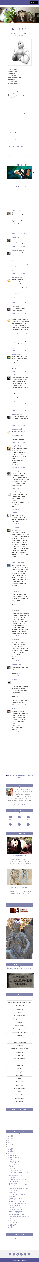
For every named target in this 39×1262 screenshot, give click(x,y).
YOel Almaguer (19, 1101)
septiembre (13, 1161)
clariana (14, 528)
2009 (9, 1226)
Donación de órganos (15, 1211)
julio (11, 1165)
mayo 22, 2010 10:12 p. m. (19, 233)
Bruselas (20, 1039)
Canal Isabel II (19, 1052)
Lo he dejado (19, 1072)
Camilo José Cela (19, 1045)
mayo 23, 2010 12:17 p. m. (19, 442)
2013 (9, 1148)
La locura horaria (14, 1190)
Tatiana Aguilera (17, 563)
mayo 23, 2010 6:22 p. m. (19, 676)
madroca (14, 708)
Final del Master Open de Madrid (19, 1189)
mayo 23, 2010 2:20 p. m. (19, 588)
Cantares (14, 210)
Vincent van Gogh (19, 1095)
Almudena (15, 664)
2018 (9, 1139)
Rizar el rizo (15, 414)
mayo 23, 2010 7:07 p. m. (19, 705)
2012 (9, 1150)
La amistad (12, 1177)
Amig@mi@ (15, 446)
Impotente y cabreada (15, 1209)
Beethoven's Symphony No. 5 (19, 1029)
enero (11, 1224)
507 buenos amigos (15, 1181)
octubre (12, 1159)
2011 (9, 1152)
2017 (9, 1140)
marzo (12, 1220)
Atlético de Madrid (19, 1006)
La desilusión (13, 1183)
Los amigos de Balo (15, 1205)
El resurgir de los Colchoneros (18, 1194)
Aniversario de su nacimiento (18, 1203)
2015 (9, 1144)
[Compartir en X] (9, 146)
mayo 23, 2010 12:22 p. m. (19, 467)
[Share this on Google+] (13, 146)
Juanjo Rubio (16, 429)
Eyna (13, 513)
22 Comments (19, 36)
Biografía (19, 1035)
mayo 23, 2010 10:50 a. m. (19, 425)
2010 (9, 1153)
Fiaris (13, 306)
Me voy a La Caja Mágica (16, 1202)
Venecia (19, 1092)
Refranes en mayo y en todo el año (19, 1216)
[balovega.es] (19, 913)
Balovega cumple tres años (19, 1019)
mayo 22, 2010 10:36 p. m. (19, 246)
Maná (19, 1078)
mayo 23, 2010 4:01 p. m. (19, 607)
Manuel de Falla (19, 1075)
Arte (19, 999)
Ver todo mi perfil (19, 804)
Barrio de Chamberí (19, 1025)
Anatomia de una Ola (15, 1175)
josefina (14, 237)
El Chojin (9, 156)
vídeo (30, 156)
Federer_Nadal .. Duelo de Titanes (19, 1185)
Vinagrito (12, 1192)
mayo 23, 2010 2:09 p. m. (19, 559)
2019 (9, 1137)
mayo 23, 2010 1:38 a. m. (19, 313)
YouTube (19, 157)
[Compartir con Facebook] (25, 146)
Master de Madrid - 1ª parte (17, 1200)
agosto (12, 1163)
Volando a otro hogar (15, 1213)
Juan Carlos (15, 492)
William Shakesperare (19, 1098)
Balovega (20, 1012)
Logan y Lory (16, 250)
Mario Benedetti (19, 1082)
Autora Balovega (19, 1009)
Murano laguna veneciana (19, 1088)
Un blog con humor (15, 1170)
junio (11, 1166)
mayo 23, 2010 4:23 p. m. (19, 636)
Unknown (15, 277)
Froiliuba (14, 375)
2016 (9, 1142)
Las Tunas (19, 1068)
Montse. (14, 471)
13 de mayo (12, 1196)
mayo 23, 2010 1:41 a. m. (19, 350)
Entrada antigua (26, 776)
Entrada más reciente (14, 776)
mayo (11, 1168)
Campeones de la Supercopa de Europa (19, 1049)
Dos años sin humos (19, 1062)
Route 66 (14, 679)
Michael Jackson (19, 1085)
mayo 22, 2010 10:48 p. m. (19, 273)
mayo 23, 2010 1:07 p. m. (19, 488)
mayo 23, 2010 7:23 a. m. (19, 371)
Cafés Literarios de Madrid (19, 1042)
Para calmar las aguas (15, 1207)
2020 (9, 1135)
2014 (9, 1146)
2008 (9, 1228)
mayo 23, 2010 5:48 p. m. (19, 661)
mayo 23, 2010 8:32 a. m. (19, 410)
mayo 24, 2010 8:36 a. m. (19, 732)
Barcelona (19, 1022)
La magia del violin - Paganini (18, 1179)
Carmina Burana (19, 1055)
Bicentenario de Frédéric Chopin (19, 1032)
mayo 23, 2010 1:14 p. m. (19, 509)
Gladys (14, 354)
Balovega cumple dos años (19, 1016)
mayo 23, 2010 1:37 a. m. (19, 302)
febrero (12, 1222)
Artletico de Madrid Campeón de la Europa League (19, 1002)
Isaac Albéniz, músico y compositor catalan (19, 1173)
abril (11, 1218)
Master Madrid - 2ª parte (16, 1198)
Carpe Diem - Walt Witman (19, 1058)
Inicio (19, 777)
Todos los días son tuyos (16, 1215)
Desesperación (13, 1187)
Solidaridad (25, 156)
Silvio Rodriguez (17, 156)
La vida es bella (19, 1065)
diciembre (13, 1155)
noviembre (13, 1157)
